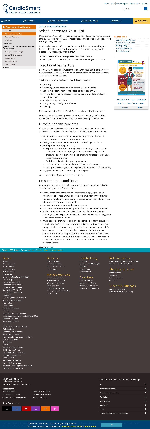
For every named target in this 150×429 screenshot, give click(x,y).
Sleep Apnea (7, 342)
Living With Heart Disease (13, 55)
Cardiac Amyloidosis (10, 279)
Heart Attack (7, 303)
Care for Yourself (86, 280)
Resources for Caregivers (89, 288)
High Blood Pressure (124, 48)
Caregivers (116, 20)
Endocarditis (7, 295)
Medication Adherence (55, 288)
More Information (11, 61)
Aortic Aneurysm (9, 264)
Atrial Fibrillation (9, 272)
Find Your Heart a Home (118, 289)
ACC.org (144, 4)
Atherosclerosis (9, 269)
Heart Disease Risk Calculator (120, 264)
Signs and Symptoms (12, 37)
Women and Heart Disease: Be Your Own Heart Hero (131, 101)
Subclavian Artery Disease (13, 347)
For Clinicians (52, 269)
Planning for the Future (89, 286)
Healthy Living (90, 20)
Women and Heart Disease (18, 27)
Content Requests (122, 4)
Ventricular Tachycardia (12, 360)
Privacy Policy (76, 426)
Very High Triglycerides (12, 363)
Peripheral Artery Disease (13, 332)
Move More (84, 266)
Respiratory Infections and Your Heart (17, 337)
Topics (41, 26)
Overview (8, 31)
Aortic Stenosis (8, 266)
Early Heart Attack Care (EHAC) (121, 292)
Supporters (113, 275)
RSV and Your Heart (10, 339)
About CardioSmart (121, 269)
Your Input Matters (54, 264)
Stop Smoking (85, 269)
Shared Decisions (53, 261)
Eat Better (83, 261)
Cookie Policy (65, 426)
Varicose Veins (8, 358)
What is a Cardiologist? (55, 283)
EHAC (138, 4)
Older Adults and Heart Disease (15, 326)
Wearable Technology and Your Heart (17, 366)
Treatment (8, 40)
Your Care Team (53, 286)
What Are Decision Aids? (56, 266)
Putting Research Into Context (58, 291)
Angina (5, 261)
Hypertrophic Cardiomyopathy (14, 313)
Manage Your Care (59, 20)
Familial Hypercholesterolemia (14, 298)
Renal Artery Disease (11, 334)
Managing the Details (88, 283)
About (113, 4)
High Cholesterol (122, 51)
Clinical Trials (52, 293)
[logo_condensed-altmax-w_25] (46, 379)
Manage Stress (85, 272)
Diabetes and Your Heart (125, 43)
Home (107, 4)
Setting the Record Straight (14, 52)
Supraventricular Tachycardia (14, 352)
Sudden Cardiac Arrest (11, 350)
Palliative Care (8, 329)
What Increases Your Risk (13, 34)
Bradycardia (7, 274)
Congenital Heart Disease (12, 285)
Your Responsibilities (55, 278)
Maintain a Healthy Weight (90, 264)
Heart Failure (8, 306)
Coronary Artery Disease (125, 40)
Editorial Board (115, 272)
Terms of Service (90, 426)
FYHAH (132, 4)
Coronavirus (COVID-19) (12, 290)
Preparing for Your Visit (56, 280)
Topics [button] (6, 20)
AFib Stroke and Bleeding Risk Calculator (124, 261)
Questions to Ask (10, 58)
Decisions (29, 20)
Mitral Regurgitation (11, 321)
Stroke (5, 345)
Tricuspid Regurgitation (12, 355)
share (141, 108)
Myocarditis (7, 324)
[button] (2, 20)
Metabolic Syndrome (11, 319)
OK (112, 425)
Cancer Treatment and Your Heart (16, 277)
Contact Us (113, 280)
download (124, 108)
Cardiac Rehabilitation (11, 282)
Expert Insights (10, 64)
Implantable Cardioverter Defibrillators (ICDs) (20, 316)
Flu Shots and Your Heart (12, 300)
